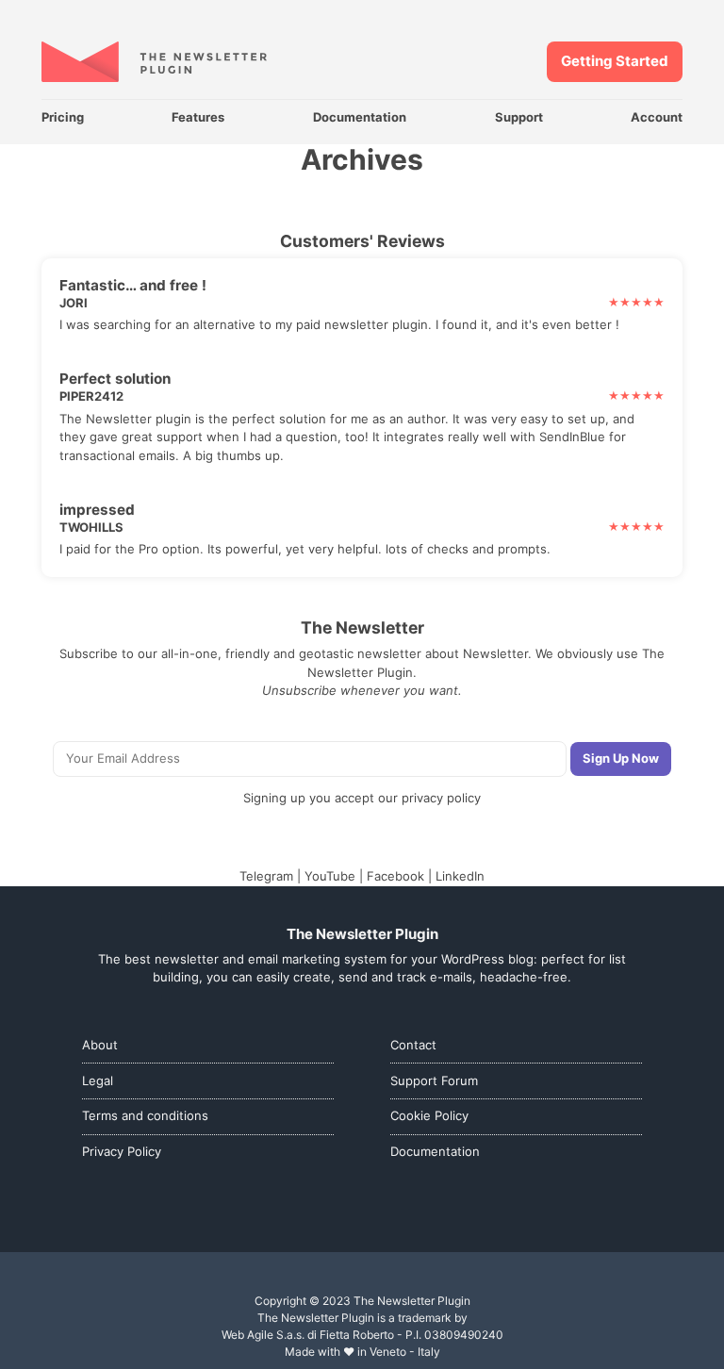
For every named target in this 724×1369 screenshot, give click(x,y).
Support (519, 116)
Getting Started (614, 61)
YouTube (329, 875)
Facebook (395, 875)
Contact (413, 1044)
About (100, 1044)
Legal (97, 1080)
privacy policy (441, 797)
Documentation (359, 116)
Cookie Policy (429, 1115)
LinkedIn (460, 875)
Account (657, 116)
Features (198, 116)
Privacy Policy (121, 1151)
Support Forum (434, 1080)
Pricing (62, 116)
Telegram (266, 875)
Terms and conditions (145, 1115)
